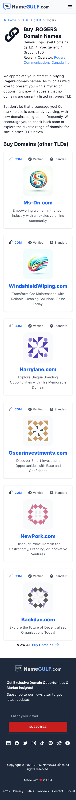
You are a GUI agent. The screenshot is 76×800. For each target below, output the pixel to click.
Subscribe (38, 726)
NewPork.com (38, 536)
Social (70, 791)
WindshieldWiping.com (38, 286)
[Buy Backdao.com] (38, 599)
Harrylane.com (38, 369)
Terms (5, 791)
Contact (57, 791)
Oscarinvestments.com (38, 453)
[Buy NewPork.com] (38, 516)
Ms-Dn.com (38, 203)
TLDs (24, 20)
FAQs (30, 791)
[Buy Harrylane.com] (38, 349)
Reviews (43, 791)
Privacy (18, 791)
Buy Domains (42, 645)
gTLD (37, 20)
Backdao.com (38, 620)
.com (18, 159)
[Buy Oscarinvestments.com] (38, 433)
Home (12, 20)
